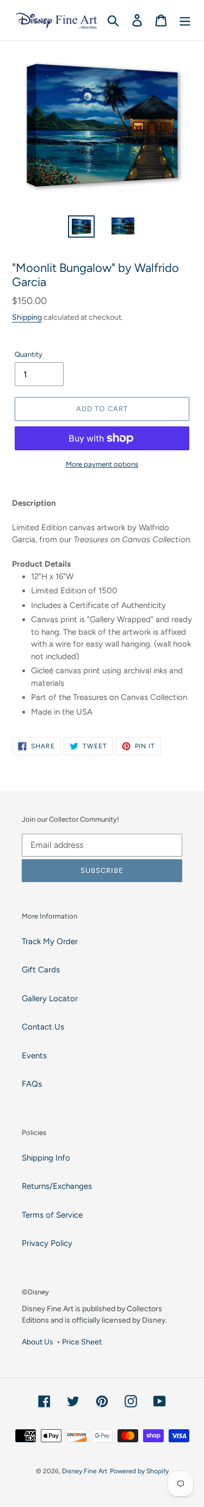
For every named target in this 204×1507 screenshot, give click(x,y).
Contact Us (43, 1027)
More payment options (102, 464)
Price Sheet (82, 1341)
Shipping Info (46, 1158)
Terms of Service (52, 1215)
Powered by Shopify (139, 1471)
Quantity (28, 354)
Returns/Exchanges (57, 1186)
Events (34, 1056)
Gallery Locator (50, 998)
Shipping (27, 317)
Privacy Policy (47, 1243)
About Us (37, 1341)
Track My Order (50, 941)
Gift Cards (41, 970)
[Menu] (185, 20)
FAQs (32, 1084)
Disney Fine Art (85, 1471)
